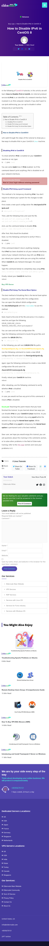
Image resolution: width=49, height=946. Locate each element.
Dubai (6, 863)
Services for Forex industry (16, 606)
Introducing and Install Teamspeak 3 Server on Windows (24, 754)
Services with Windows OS (15, 611)
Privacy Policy (9, 898)
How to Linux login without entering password (21, 182)
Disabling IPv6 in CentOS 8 (15, 122)
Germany (7, 832)
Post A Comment (24, 504)
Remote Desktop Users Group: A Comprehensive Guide (23, 690)
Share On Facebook (32, 467)
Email (4, 550)
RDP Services (11, 595)
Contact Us (8, 902)
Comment (6, 518)
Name (4, 545)
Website (5, 555)
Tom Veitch (8, 477)
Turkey (6, 867)
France (6, 829)
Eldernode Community (12, 890)
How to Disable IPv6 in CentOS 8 (16, 119)
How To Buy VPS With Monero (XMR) (16, 722)
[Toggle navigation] (44, 5)
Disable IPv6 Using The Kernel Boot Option (19, 126)
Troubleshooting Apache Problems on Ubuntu (19, 658)
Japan (6, 825)
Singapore (7, 836)
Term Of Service (9, 894)
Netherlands (8, 840)
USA (5, 821)
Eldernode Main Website (15, 584)
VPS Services (11, 589)
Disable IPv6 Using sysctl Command (18, 124)
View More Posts (38, 477)
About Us (7, 906)
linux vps (11, 24)
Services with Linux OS (14, 600)
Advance (25, 17)
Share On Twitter (18, 467)
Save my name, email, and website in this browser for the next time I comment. (23, 563)
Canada (6, 871)
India (5, 859)
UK (5, 817)
